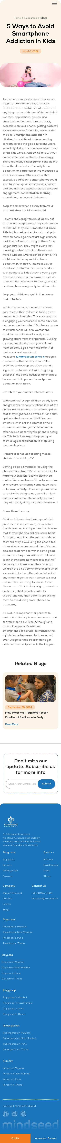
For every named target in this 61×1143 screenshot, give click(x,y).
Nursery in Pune (12, 1079)
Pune (46, 871)
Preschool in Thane (14, 943)
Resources (30, 18)
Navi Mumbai (51, 865)
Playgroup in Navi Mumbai (18, 1003)
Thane (47, 876)
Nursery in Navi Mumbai (16, 1074)
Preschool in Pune (13, 938)
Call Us (15, 1138)
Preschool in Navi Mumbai (17, 932)
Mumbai (48, 860)
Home (17, 18)
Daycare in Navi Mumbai (16, 968)
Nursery (7, 865)
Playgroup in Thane (14, 1014)
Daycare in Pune (11, 973)
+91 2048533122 (42, 893)
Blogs (6, 910)
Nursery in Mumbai (13, 1068)
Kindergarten (10, 871)
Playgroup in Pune (13, 1009)
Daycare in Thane (12, 979)
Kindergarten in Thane (15, 1050)
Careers (7, 899)
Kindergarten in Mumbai (16, 1033)
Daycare (7, 876)
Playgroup (8, 860)
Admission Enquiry (46, 1138)
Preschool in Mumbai (14, 927)
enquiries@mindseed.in (45, 899)
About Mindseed (12, 893)
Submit (46, 784)
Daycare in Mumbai (13, 962)
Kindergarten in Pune (15, 1044)
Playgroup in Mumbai (15, 997)
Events (7, 904)
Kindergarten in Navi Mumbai (19, 1038)
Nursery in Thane (13, 1085)
